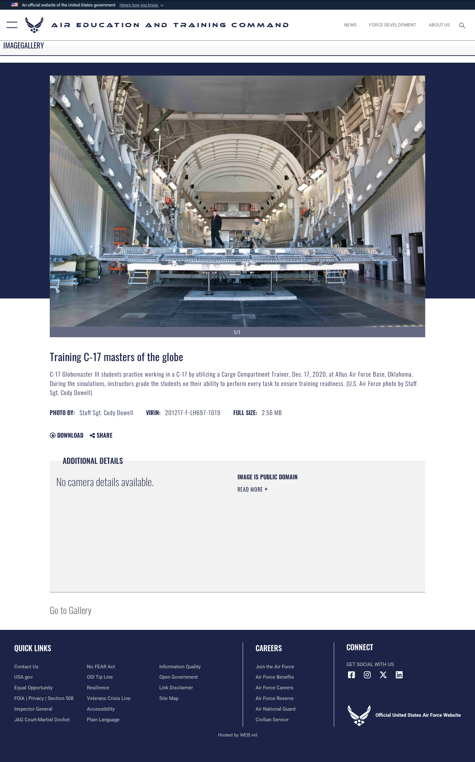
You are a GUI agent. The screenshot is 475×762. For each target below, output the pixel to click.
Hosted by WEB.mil (237, 734)
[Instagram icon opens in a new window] (367, 675)
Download (69, 435)
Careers (269, 647)
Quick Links (32, 647)
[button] (142, 5)
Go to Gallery (70, 610)
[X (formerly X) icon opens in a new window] (383, 675)
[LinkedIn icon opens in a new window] (399, 675)
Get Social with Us (370, 664)
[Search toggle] (463, 25)
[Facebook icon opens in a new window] (351, 675)
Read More (251, 489)
